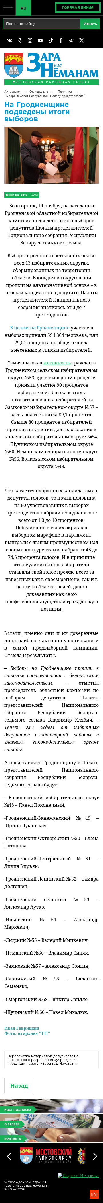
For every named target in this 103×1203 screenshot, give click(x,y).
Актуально (12, 91)
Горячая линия (78, 7)
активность (57, 363)
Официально (38, 91)
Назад (19, 1085)
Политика (65, 91)
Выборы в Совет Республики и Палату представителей (44, 96)
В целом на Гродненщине (40, 328)
